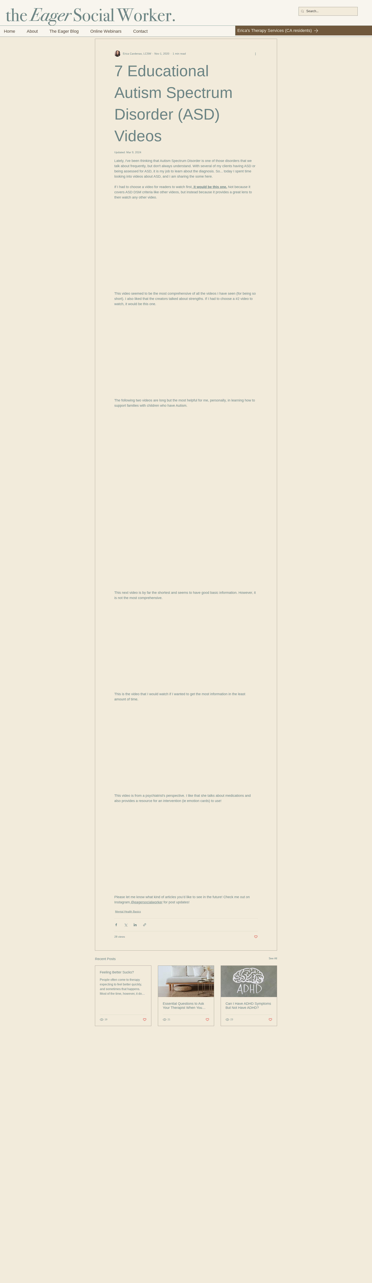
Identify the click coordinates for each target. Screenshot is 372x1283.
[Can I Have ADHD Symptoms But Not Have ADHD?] (249, 981)
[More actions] (255, 53)
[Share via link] (144, 925)
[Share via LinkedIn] (135, 925)
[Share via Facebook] (116, 925)
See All (273, 958)
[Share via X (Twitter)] (125, 925)
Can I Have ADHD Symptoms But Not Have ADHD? (248, 1006)
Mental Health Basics (128, 911)
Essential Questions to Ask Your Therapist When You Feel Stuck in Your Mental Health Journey (183, 1006)
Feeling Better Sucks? (117, 972)
